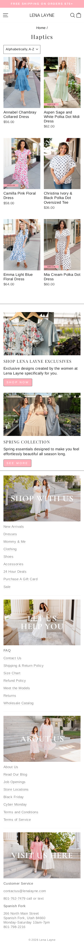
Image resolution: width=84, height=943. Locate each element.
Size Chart (12, 673)
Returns (9, 696)
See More (17, 463)
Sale (7, 587)
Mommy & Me (14, 542)
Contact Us (12, 658)
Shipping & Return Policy (23, 666)
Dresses (10, 534)
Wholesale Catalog (18, 703)
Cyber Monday (15, 804)
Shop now (18, 382)
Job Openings (14, 782)
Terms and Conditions (20, 812)
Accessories (13, 564)
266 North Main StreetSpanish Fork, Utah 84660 (24, 916)
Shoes (8, 557)
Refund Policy (14, 681)
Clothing (10, 549)
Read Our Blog (15, 774)
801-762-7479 (14, 898)
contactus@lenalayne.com (24, 891)
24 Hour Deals (15, 572)
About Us (10, 767)
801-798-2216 (14, 927)
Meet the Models (16, 688)
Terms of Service (17, 820)
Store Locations (16, 789)
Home (41, 28)
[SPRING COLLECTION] (42, 414)
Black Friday (13, 797)
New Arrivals (13, 527)
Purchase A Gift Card (20, 579)
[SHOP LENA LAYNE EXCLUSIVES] (42, 333)
